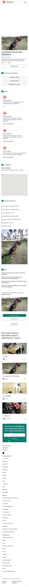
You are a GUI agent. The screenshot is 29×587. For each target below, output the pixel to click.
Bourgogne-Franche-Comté (10, 529)
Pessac (4, 472)
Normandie (5, 509)
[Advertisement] (14, 20)
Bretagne (5, 526)
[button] (25, 2)
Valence (5, 464)
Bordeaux (5, 469)
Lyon (4, 486)
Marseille (5, 489)
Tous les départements (9, 571)
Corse (4, 520)
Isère (4, 543)
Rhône (4, 548)
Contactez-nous (5, 294)
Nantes (4, 461)
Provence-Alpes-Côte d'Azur (10, 498)
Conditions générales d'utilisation (16, 582)
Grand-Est (5, 517)
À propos (5, 450)
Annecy (4, 478)
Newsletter (5, 448)
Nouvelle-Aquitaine (8, 506)
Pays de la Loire (7, 500)
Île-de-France (6, 512)
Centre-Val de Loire (8, 523)
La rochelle (5, 458)
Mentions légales (5, 582)
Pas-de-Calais (6, 563)
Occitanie (5, 503)
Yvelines (5, 554)
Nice (4, 481)
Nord (4, 551)
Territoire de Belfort (8, 546)
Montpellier (6, 492)
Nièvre (4, 540)
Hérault (4, 557)
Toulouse (5, 484)
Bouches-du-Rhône (8, 537)
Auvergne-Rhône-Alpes (9, 532)
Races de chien (7, 445)
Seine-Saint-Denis (7, 565)
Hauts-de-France (7, 515)
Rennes (4, 475)
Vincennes (5, 467)
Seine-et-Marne (7, 560)
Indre (4, 568)
